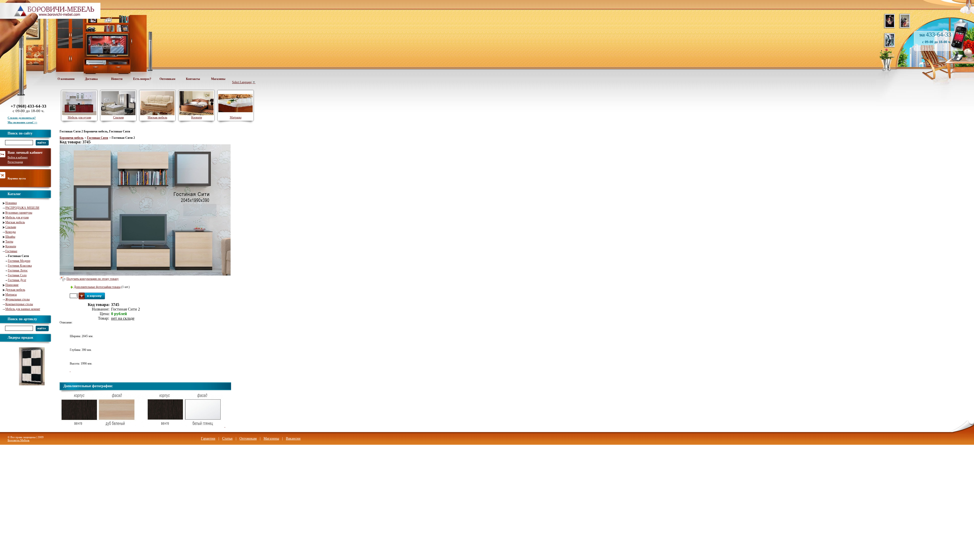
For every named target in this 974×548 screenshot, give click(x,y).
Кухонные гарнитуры (18, 212)
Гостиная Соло (17, 275)
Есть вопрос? (142, 79)
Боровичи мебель (71, 138)
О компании (66, 79)
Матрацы (235, 117)
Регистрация (15, 161)
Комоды (10, 232)
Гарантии (208, 438)
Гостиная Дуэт (17, 280)
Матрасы (11, 294)
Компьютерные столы (19, 304)
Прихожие (12, 285)
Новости (117, 79)
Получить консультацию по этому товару (92, 279)
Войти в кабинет (18, 157)
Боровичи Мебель (18, 440)
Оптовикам (167, 79)
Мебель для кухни (17, 217)
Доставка (91, 79)
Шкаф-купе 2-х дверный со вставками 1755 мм (33, 388)
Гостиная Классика (20, 265)
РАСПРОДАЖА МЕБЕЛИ (22, 208)
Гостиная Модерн (19, 261)
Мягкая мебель (15, 222)
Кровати (10, 246)
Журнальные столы (17, 299)
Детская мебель (15, 290)
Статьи (227, 438)
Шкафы (10, 236)
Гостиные (11, 251)
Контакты (193, 79)
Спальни (10, 227)
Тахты (9, 241)
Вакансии (293, 438)
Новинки (11, 203)
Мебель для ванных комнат (22, 309)
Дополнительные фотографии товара (97, 287)
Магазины (218, 79)
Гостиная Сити (97, 138)
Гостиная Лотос (18, 270)
